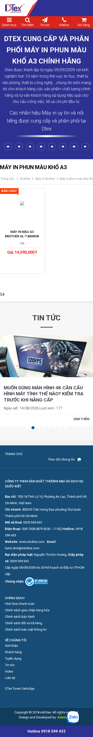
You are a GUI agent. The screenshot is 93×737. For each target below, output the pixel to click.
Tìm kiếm (27, 25)
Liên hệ (10, 678)
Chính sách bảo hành (20, 616)
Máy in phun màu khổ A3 (76, 179)
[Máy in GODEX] (74, 146)
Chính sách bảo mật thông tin (26, 629)
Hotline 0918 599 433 (46, 731)
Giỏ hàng (84, 25)
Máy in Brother (45, 179)
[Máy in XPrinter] (52, 146)
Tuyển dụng (13, 658)
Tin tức (45, 25)
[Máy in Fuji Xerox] (30, 146)
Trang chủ (7, 179)
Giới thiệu (11, 645)
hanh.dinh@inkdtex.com (22, 548)
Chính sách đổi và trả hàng (23, 623)
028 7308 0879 (32, 529)
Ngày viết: (11, 408)
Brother (25, 179)
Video (9, 671)
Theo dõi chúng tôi (61, 459)
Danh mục (9, 25)
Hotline (64, 25)
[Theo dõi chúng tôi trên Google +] (86, 459)
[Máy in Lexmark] (85, 146)
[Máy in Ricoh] (19, 146)
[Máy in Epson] (8, 146)
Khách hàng (13, 652)
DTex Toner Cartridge (19, 688)
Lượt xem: (47, 408)
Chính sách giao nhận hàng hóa (27, 610)
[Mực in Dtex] (46, 8)
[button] (27, 427)
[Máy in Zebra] (63, 146)
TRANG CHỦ (13, 454)
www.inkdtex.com (32, 542)
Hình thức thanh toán (19, 604)
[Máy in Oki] (41, 146)
